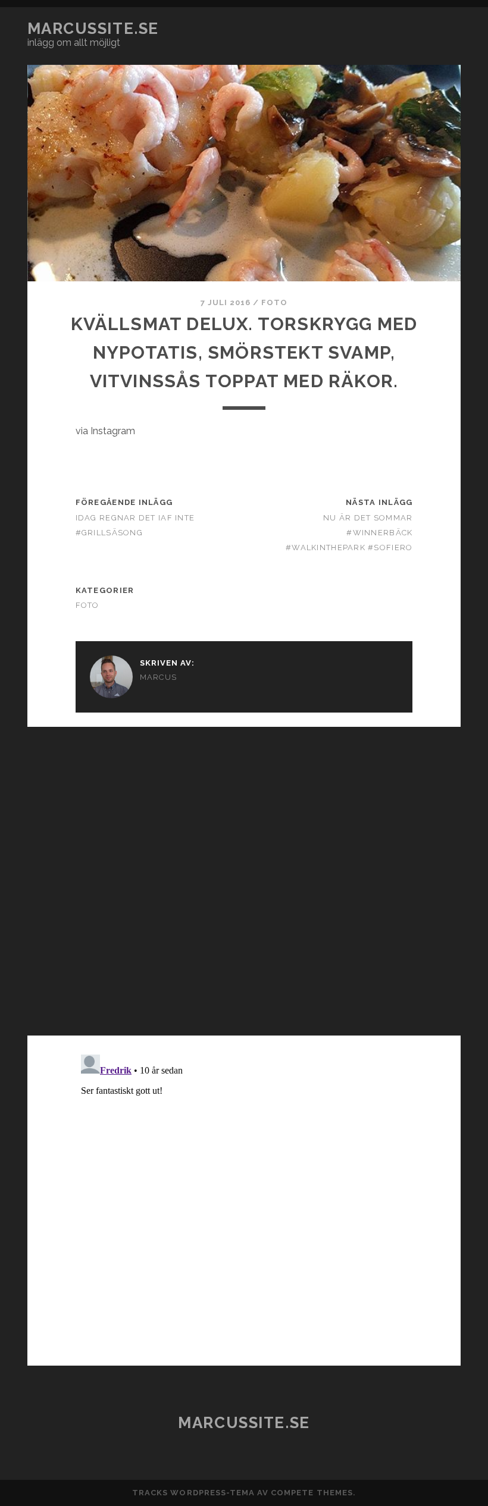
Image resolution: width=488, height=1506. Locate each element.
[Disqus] (244, 875)
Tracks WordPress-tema (193, 1492)
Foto (274, 302)
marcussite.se (93, 28)
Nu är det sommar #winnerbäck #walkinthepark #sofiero (349, 532)
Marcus (158, 677)
